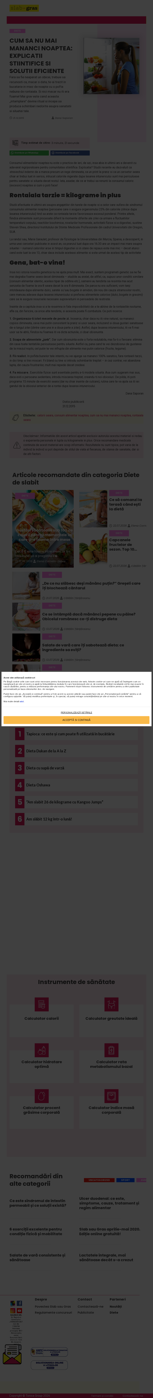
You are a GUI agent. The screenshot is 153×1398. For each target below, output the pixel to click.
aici (22, 701)
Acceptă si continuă (76, 720)
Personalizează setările (76, 712)
